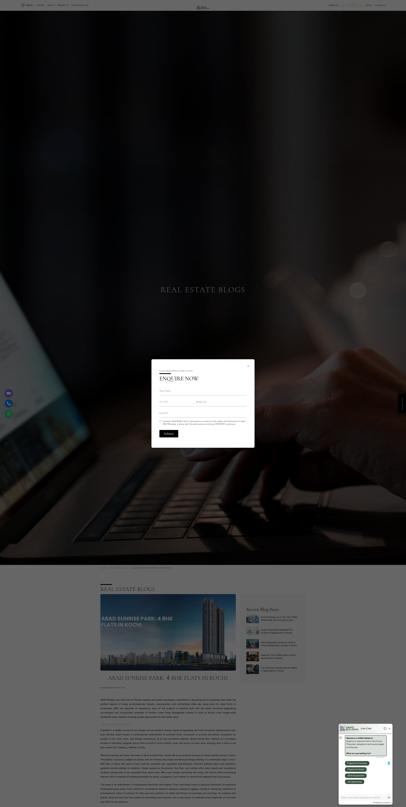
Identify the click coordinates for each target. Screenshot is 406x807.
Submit (169, 434)
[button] (176, 402)
